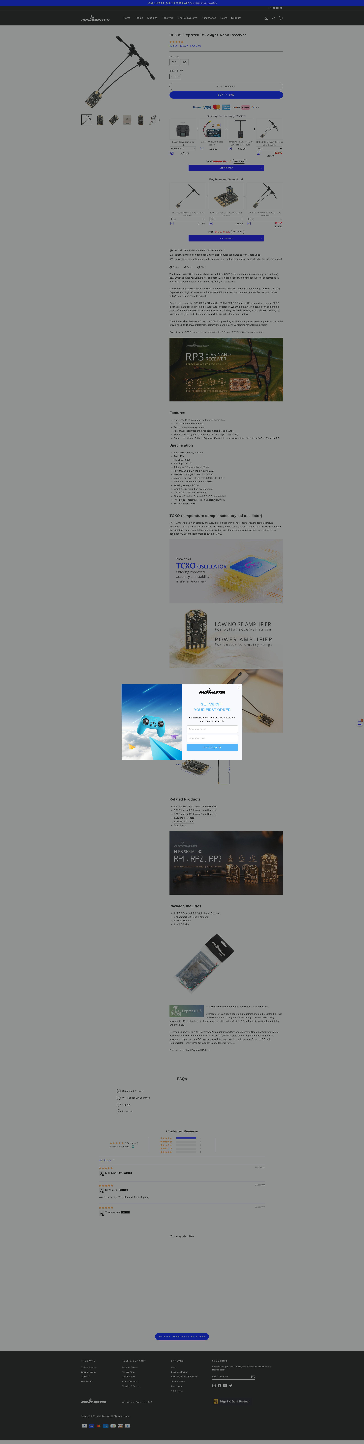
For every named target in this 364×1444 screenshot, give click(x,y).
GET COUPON (212, 747)
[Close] (239, 687)
